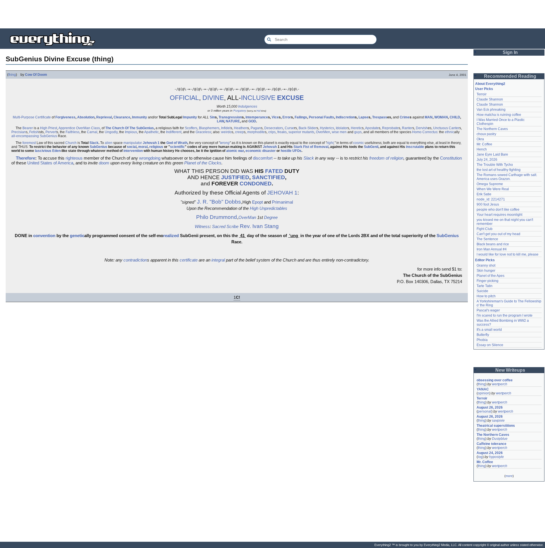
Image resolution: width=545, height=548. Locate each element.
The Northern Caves (492, 129)
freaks (282, 132)
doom (104, 162)
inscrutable (415, 147)
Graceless (203, 132)
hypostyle (496, 457)
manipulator (132, 143)
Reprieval (104, 117)
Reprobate (390, 128)
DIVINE (213, 97)
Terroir (482, 94)
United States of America (50, 162)
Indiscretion (345, 117)
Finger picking (487, 281)
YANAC (483, 389)
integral (218, 260)
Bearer (27, 128)
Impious (131, 132)
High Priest (48, 128)
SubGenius (48, 136)
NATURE (233, 121)
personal (484, 411)
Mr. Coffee (484, 144)
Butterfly (483, 335)
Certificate (43, 117)
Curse (289, 128)
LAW (220, 121)
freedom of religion (386, 158)
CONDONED (256, 184)
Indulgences (247, 106)
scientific (177, 147)
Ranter (407, 128)
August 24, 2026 (490, 453)
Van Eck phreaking (491, 110)
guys (358, 132)
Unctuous (440, 128)
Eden (56, 151)
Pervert (50, 132)
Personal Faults (321, 117)
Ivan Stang (265, 226)
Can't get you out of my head (498, 234)
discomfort (262, 158)
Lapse (363, 117)
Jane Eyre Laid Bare (492, 154)
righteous (74, 158)
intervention (133, 151)
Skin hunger (486, 271)
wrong (225, 143)
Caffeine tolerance (491, 444)
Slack (93, 143)
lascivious (43, 151)
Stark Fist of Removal (311, 147)
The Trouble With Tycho (495, 165)
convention (44, 235)
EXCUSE (290, 97)
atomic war (235, 151)
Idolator (341, 128)
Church (71, 143)
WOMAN (441, 117)
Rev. (245, 226)
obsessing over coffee (495, 380)
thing (12, 75)
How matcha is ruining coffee (499, 115)
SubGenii (371, 147)
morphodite (256, 132)
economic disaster (261, 151)
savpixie (498, 420)
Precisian (18, 132)
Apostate (372, 128)
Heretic (356, 128)
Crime (405, 117)
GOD (252, 121)
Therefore (25, 158)
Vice (275, 117)
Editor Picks (485, 260)
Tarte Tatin (484, 286)
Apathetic (151, 132)
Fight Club (484, 229)
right (330, 143)
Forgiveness (65, 117)
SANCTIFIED (268, 177)
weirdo (226, 132)
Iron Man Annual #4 (492, 249)
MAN (429, 117)
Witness (202, 226)
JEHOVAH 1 (282, 193)
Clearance (122, 117)
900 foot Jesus (488, 204)
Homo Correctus (424, 132)
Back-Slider (307, 128)
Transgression (230, 117)
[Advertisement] (272, 14)
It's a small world (489, 330)
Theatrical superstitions (496, 426)
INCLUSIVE (258, 97)
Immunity (139, 117)
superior (294, 132)
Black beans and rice (493, 244)
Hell (259, 111)
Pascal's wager (488, 310)
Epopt (257, 202)
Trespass (379, 117)
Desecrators (273, 128)
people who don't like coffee (498, 210)
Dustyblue (500, 439)
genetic (77, 235)
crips (272, 132)
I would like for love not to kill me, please (507, 254)
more (509, 476)
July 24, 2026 (487, 160)
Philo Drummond (216, 217)
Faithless (72, 132)
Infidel (225, 128)
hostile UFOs (291, 151)
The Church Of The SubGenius (129, 128)
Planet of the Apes (490, 276)
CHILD (455, 117)
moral (143, 147)
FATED (274, 171)
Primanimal (282, 202)
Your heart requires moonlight (499, 215)
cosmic (358, 143)
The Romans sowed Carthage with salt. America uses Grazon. (507, 177)
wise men (339, 132)
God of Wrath (176, 143)
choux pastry (486, 134)
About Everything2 (490, 84)
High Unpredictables (268, 208)
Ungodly (111, 132)
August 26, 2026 (490, 407)
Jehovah (270, 147)
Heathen (240, 128)
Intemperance (257, 117)
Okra (480, 139)
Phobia (482, 340)
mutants (308, 132)
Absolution (86, 117)
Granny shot (486, 265)
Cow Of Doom (36, 75)
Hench (482, 149)
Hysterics (327, 128)
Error (286, 117)
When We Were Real (493, 189)
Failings (301, 117)
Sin (212, 117)
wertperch (499, 384)
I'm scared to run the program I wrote (505, 315)
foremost (29, 143)
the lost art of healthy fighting (499, 170)
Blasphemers (209, 128)
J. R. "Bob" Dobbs (219, 202)
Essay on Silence (490, 345)
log (480, 457)
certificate (189, 260)
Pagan (256, 128)
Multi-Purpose (23, 117)
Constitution (451, 158)
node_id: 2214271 (491, 199)
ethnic (449, 132)
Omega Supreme (490, 184)
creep (239, 132)
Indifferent (173, 132)
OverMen (323, 132)
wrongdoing (149, 158)
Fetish (34, 132)
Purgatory (239, 110)
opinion (483, 393)
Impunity (190, 117)
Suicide (482, 291)
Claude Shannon (490, 99)
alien (108, 143)
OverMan (83, 128)
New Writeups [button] (510, 370)
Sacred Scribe (225, 226)
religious (156, 147)
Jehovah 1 (151, 143)
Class (95, 128)
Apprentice (66, 128)
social (132, 147)
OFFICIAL (184, 97)
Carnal (92, 132)
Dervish (422, 128)
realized (171, 235)
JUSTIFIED (235, 177)
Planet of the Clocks (202, 162)
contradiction (135, 260)
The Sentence (487, 239)
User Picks (484, 89)
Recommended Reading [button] (510, 76)
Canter (454, 128)
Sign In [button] (510, 52)
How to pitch (486, 296)
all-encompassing (25, 136)
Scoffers (191, 128)
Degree (271, 217)
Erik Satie (484, 194)
